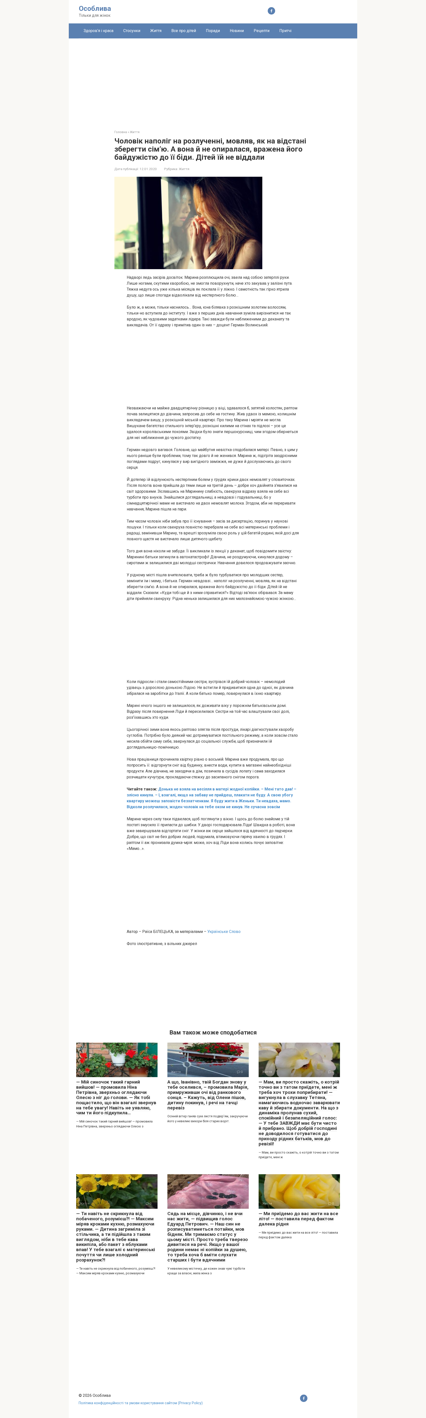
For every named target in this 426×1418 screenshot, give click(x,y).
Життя (155, 30)
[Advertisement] (213, 80)
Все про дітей (183, 30)
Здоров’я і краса (98, 30)
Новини (237, 30)
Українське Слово (224, 931)
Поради (213, 30)
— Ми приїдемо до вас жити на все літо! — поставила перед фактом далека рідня (298, 1219)
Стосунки (131, 30)
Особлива (95, 8)
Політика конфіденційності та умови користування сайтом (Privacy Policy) (141, 1403)
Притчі (285, 30)
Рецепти (261, 30)
